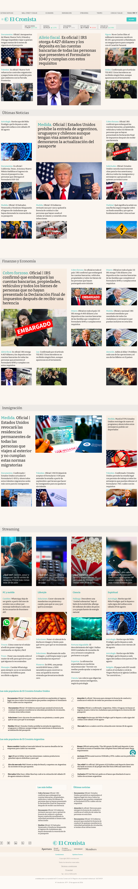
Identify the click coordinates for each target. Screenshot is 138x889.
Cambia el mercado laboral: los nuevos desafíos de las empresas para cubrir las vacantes (35, 747)
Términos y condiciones (69, 866)
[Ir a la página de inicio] (20, 19)
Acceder (131, 19)
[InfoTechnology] (78, 849)
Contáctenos (59, 854)
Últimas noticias (6, 13)
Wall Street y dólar (29, 13)
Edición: (131, 13)
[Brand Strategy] (57, 849)
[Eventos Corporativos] (66, 849)
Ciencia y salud (116, 13)
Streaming (84, 13)
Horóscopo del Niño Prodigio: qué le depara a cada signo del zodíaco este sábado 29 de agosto (106, 719)
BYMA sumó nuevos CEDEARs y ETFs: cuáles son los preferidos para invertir (106, 757)
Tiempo (99, 13)
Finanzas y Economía (19, 261)
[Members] (90, 849)
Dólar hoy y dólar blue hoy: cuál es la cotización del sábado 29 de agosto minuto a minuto (36, 775)
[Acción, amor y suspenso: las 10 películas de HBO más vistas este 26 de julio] (51, 561)
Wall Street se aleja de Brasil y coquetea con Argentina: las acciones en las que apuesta (37, 766)
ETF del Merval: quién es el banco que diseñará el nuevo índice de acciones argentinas (104, 775)
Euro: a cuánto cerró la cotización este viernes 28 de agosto (105, 726)
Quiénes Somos (77, 854)
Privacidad (69, 870)
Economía (49, 13)
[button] (133, 753)
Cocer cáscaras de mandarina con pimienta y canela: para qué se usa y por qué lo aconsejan (36, 719)
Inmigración (67, 13)
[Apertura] (47, 849)
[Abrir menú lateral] (2, 19)
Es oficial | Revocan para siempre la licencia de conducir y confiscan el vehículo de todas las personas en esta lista (104, 699)
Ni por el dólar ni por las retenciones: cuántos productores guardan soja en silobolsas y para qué (34, 757)
